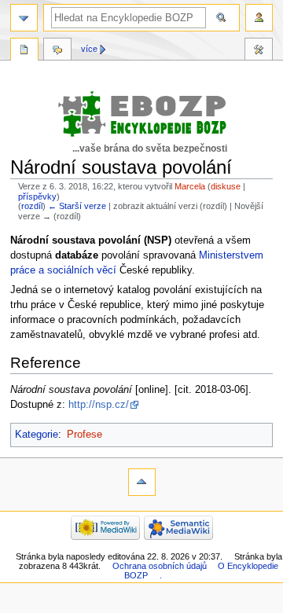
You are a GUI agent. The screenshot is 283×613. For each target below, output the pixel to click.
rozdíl (31, 206)
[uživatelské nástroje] (259, 17)
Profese (84, 434)
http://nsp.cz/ (98, 404)
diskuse (226, 186)
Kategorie (36, 434)
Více (89, 48)
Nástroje (258, 51)
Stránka (24, 51)
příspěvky (37, 196)
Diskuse (57, 51)
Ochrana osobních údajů (159, 566)
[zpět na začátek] (142, 482)
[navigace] (24, 17)
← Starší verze (77, 206)
